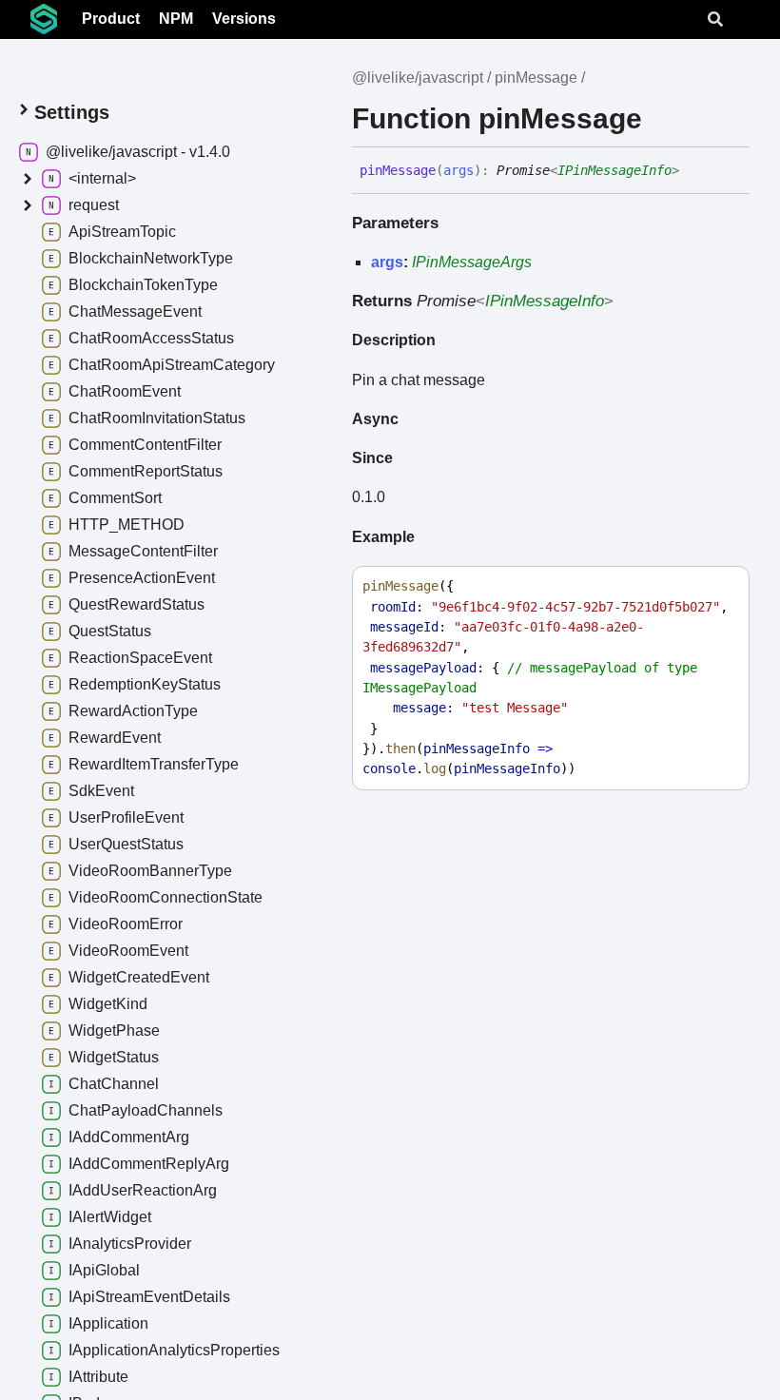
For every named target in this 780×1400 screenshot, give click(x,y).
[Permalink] (693, 171)
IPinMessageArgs (472, 262)
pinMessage (536, 77)
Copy (717, 586)
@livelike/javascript (417, 77)
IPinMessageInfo (614, 170)
